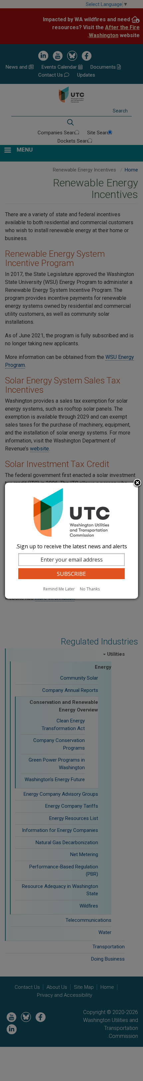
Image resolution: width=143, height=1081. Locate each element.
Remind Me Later (59, 589)
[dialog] (71, 541)
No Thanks (90, 589)
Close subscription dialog (137, 483)
